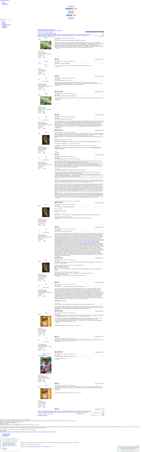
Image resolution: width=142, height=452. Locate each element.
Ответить (97, 59)
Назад (46, 31)
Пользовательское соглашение (5, 431)
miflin (46, 132)
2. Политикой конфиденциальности (8, 444)
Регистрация (71, 11)
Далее (52, 31)
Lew (46, 78)
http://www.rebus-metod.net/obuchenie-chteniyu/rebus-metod (86, 243)
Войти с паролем (71, 10)
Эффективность (5, 4)
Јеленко (46, 61)
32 (74, 61)
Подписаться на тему (101, 36)
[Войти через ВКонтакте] (68, 9)
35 (74, 116)
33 (74, 78)
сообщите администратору (35, 446)
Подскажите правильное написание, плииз (56, 35)
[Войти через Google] (74, 9)
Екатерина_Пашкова (52, 33)
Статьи (3, 2)
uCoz (5, 430)
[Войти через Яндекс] (72, 9)
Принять (4, 448)
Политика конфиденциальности (31, 431)
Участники (47, 30)
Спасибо (100, 59)
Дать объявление (5, 435)
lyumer (46, 33)
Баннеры (22, 431)
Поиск (58, 30)
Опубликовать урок (6, 433)
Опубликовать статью (6, 434)
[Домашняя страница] (61, 91)
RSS (61, 30)
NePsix (46, 38)
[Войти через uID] (66, 9)
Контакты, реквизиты (16, 431)
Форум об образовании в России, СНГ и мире (46, 29)
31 (74, 38)
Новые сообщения (41, 30)
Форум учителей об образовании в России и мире (47, 34)
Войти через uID (71, 6)
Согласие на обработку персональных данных (46, 431)
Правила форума (53, 30)
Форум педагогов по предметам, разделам (65, 34)
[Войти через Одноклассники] (76, 9)
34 (74, 93)
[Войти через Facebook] (70, 9)
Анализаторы (4, 26)
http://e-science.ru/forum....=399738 (61, 266)
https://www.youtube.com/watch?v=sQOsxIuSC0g (63, 83)
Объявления (4, 27)
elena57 (46, 312)
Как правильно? (44, 35)
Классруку (4, 3)
